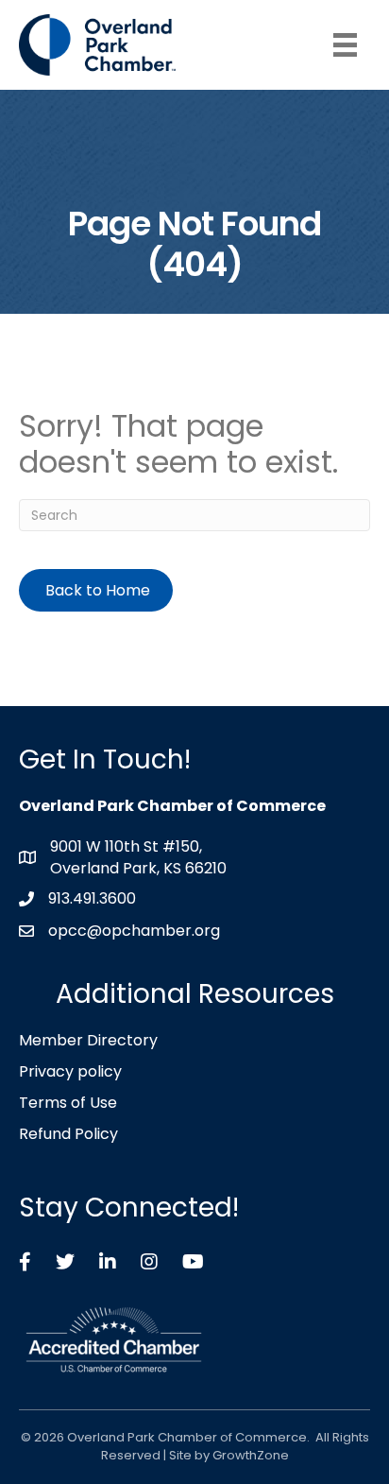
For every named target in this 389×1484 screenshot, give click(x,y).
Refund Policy (68, 1134)
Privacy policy (70, 1071)
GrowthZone (250, 1455)
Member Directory (88, 1040)
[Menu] (345, 45)
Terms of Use (68, 1102)
